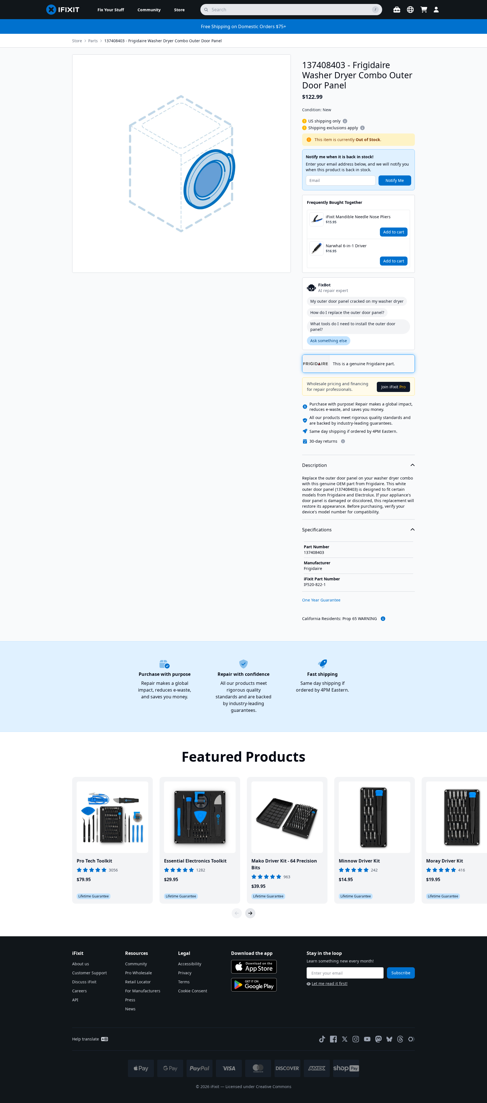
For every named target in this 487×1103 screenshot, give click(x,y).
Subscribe (400, 972)
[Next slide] (250, 913)
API (75, 999)
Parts (93, 40)
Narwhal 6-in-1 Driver (346, 245)
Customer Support (89, 972)
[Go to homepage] (65, 10)
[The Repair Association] (411, 1039)
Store (77, 40)
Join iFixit (393, 386)
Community (136, 963)
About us (80, 963)
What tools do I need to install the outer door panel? (352, 326)
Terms (184, 981)
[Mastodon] (378, 1039)
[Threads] (400, 1039)
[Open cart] (424, 9)
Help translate (85, 1039)
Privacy (184, 972)
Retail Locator (138, 981)
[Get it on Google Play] (254, 984)
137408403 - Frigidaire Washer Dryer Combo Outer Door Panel (163, 40)
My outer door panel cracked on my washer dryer (357, 301)
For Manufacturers (142, 990)
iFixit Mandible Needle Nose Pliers (358, 216)
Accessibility (189, 963)
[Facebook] (333, 1039)
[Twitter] (344, 1039)
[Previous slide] (237, 913)
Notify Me (395, 180)
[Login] (436, 9)
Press (130, 999)
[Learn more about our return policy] (342, 441)
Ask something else (328, 340)
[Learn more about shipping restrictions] (345, 121)
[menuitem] (111, 9)
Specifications (317, 530)
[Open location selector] (410, 9)
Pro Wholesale (138, 972)
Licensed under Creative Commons (258, 1086)
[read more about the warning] (383, 618)
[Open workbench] (396, 9)
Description (314, 465)
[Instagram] (356, 1039)
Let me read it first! (329, 983)
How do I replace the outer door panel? (347, 312)
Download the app (252, 953)
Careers (79, 990)
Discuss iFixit (84, 981)
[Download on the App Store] (254, 966)
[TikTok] (322, 1039)
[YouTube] (367, 1039)
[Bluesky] (389, 1039)
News (130, 1008)
